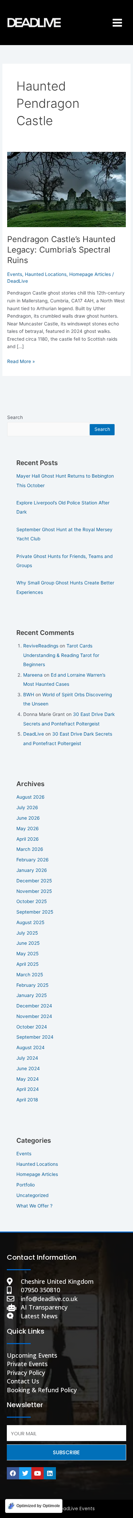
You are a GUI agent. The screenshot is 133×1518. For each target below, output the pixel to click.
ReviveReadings (40, 645)
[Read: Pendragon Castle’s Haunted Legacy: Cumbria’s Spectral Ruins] (66, 189)
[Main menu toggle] (117, 22)
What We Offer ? (34, 1206)
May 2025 (27, 953)
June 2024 (28, 1068)
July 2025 (27, 933)
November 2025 (34, 891)
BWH (28, 694)
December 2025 (34, 880)
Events (14, 274)
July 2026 (27, 807)
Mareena (33, 675)
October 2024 (31, 1027)
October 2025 (31, 901)
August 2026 (30, 797)
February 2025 (32, 985)
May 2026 (27, 828)
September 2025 (34, 912)
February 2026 (32, 859)
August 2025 (30, 922)
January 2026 (31, 870)
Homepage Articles (90, 274)
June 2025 (28, 943)
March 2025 (29, 974)
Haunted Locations (45, 274)
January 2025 (31, 995)
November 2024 (34, 1016)
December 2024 (34, 1005)
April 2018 (27, 1099)
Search (15, 417)
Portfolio (25, 1184)
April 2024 (27, 1089)
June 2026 (28, 818)
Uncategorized (32, 1195)
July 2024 (27, 1058)
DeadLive (33, 734)
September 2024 (35, 1037)
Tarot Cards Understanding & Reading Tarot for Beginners (61, 655)
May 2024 (27, 1079)
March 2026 (29, 849)
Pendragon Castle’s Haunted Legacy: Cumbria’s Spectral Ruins (61, 249)
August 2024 (30, 1047)
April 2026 (27, 839)
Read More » (21, 361)
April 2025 (27, 964)
